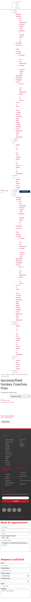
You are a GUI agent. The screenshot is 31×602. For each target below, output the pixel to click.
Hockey (18, 114)
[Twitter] (19, 510)
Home (2, 374)
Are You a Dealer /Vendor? (8, 536)
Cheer (17, 129)
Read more (5, 422)
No (7, 537)
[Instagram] (14, 510)
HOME (15, 10)
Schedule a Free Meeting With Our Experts (14, 543)
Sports (15, 12)
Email (2, 583)
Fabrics (18, 179)
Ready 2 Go (15, 324)
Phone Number (5, 568)
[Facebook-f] (4, 510)
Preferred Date (5, 573)
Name (3, 563)
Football (18, 53)
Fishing (18, 125)
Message (3, 588)
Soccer (18, 82)
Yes (3, 537)
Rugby (18, 122)
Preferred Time (5, 578)
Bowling (18, 127)
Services (16, 139)
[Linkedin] (9, 510)
